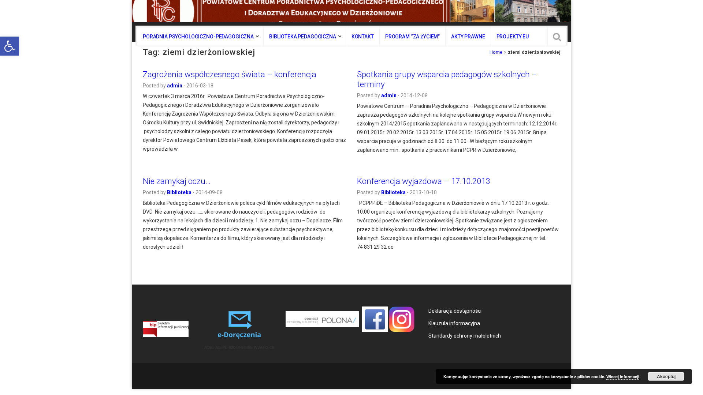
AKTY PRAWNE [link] (468, 37)
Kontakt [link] (363, 37)
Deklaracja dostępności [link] (454, 311)
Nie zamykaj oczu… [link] (177, 181)
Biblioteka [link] (179, 192)
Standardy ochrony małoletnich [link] (464, 336)
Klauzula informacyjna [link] (454, 323)
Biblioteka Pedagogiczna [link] (302, 37)
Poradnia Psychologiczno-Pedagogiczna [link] (198, 37)
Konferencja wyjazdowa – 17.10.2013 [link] (423, 181)
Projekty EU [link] (512, 37)
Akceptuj (666, 376)
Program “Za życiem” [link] (412, 37)
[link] (9, 46)
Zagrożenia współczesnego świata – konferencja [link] (229, 74)
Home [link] (496, 52)
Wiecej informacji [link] (622, 376)
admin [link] (174, 86)
